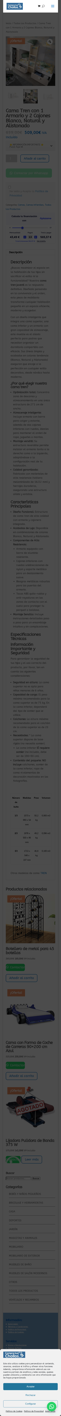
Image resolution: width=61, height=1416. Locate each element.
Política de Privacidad (34, 1411)
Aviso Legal (50, 1411)
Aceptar (31, 1386)
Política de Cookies (14, 1411)
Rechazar (30, 1395)
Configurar (30, 1403)
